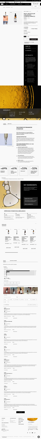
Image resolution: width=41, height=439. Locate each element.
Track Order (20, 421)
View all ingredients (28, 204)
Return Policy (11, 421)
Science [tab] (4, 123)
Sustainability (3, 425)
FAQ (10, 419)
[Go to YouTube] (32, 432)
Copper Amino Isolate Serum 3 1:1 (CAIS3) (8, 237)
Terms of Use (31, 429)
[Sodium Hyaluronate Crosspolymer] (16, 194)
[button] (6, 4)
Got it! (36, 6)
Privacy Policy (20, 436)
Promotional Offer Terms (13, 422)
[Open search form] (33, 0)
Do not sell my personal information (27, 436)
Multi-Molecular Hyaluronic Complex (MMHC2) (33, 238)
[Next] (28, 0)
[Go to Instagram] (29, 432)
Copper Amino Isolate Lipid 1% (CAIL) (16, 237)
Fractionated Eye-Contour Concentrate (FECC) (25, 238)
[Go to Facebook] (27, 432)
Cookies (33, 436)
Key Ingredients (28, 50)
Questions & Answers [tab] (13, 260)
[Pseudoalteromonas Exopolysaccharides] (10, 203)
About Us (3, 419)
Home (4, 7)
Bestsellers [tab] (4, 224)
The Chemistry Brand (17, 2)
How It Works (27, 48)
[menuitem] (2, 2)
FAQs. (33, 42)
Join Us (2, 420)
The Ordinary (3, 2)
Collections (8, 7)
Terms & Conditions (16, 436)
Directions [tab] (9, 123)
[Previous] (12, 0)
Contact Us (20, 418)
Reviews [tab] (4, 260)
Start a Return (21, 419)
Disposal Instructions (12, 420)
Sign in (19, 422)
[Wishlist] (37, 11)
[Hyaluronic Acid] (10, 186)
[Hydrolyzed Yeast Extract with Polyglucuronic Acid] (4, 194)
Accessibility (3, 424)
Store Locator (21, 424)
